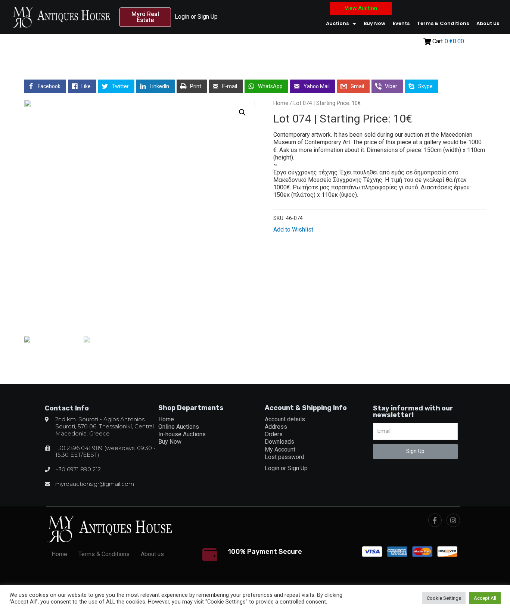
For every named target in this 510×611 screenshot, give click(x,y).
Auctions (337, 23)
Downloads (279, 441)
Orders (274, 434)
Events (401, 23)
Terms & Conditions (443, 23)
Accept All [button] (485, 598)
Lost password (284, 456)
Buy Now (374, 23)
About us (487, 23)
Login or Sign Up (196, 16)
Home (280, 103)
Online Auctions (178, 426)
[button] (145, 17)
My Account (280, 449)
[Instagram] (453, 520)
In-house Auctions (182, 434)
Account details (285, 419)
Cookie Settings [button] (444, 598)
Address (276, 426)
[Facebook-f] (435, 520)
